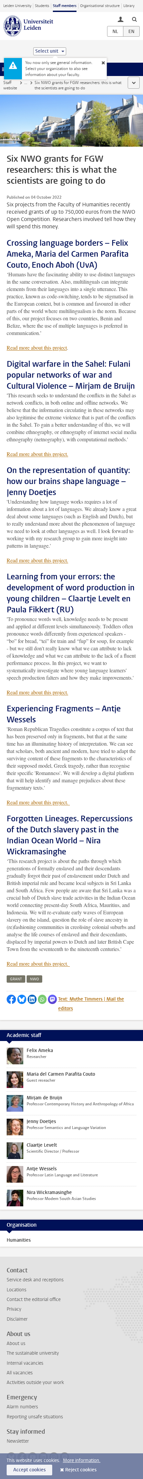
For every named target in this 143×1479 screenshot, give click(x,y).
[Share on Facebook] (11, 999)
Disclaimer (17, 1319)
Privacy (14, 1309)
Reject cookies (80, 1470)
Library (128, 5)
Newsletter (18, 1441)
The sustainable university (33, 1353)
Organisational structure (100, 5)
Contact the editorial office (34, 1299)
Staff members (64, 5)
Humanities (19, 1240)
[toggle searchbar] (134, 19)
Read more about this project (37, 347)
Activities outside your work (35, 1382)
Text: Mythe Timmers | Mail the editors (91, 1004)
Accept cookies (29, 1470)
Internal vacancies (25, 1363)
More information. (81, 1460)
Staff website (10, 85)
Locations (16, 1290)
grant (16, 979)
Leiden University (17, 5)
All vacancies (20, 1373)
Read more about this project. (37, 453)
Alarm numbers (22, 1407)
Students (42, 5)
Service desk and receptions (35, 1280)
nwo (34, 979)
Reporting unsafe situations (35, 1417)
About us (16, 1343)
